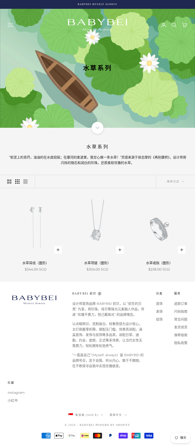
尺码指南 (180, 311)
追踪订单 (180, 303)
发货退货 (180, 327)
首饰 (159, 303)
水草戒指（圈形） (159, 263)
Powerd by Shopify (113, 424)
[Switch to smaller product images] (17, 181)
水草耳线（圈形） (35, 263)
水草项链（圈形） (97, 263)
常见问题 (180, 319)
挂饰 (159, 319)
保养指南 (180, 335)
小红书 (13, 400)
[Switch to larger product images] (9, 181)
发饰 (159, 311)
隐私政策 (180, 343)
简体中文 (116, 415)
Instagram (16, 392)
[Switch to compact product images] (25, 181)
